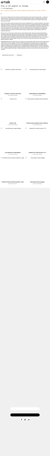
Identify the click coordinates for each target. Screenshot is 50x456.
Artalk (7, 8)
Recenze (11, 8)
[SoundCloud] (28, 419)
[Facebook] (21, 419)
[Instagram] (25, 419)
